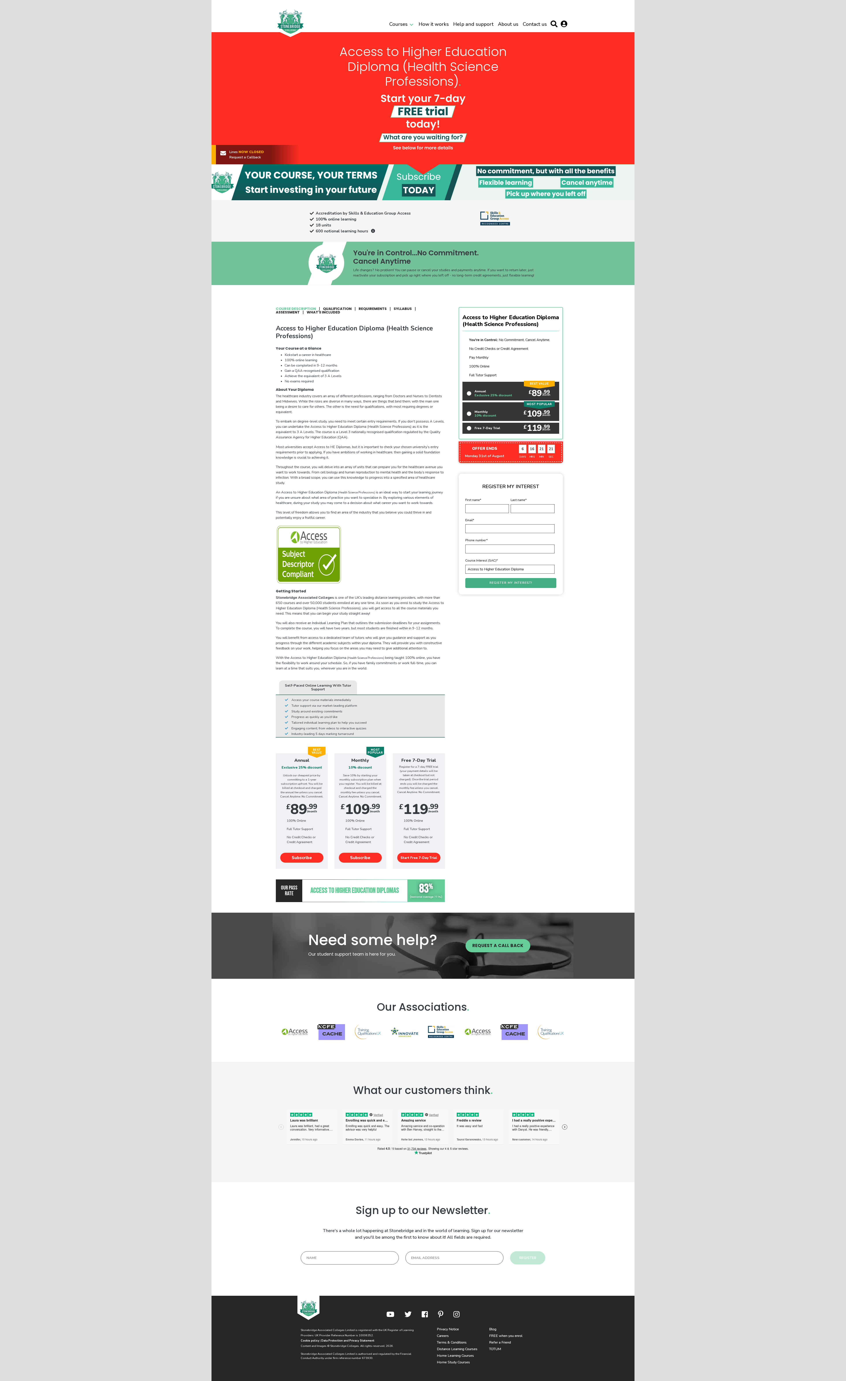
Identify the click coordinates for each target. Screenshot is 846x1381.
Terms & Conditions (452, 1342)
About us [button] (508, 24)
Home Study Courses (453, 1362)
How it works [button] (434, 24)
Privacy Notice (448, 1329)
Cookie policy (310, 1341)
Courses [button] (398, 24)
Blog (492, 1329)
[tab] (298, 309)
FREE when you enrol (505, 1335)
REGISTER (527, 1257)
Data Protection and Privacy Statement (347, 1341)
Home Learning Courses (455, 1355)
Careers (443, 1335)
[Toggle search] (555, 24)
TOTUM (495, 1349)
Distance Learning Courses (457, 1349)
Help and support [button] (473, 24)
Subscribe (302, 858)
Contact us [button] (535, 24)
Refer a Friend (500, 1342)
